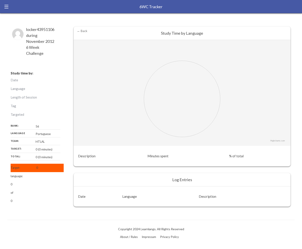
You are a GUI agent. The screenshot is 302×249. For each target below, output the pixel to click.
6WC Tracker (151, 6)
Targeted (17, 114)
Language (18, 89)
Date (14, 80)
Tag (13, 106)
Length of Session (24, 97)
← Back (82, 31)
